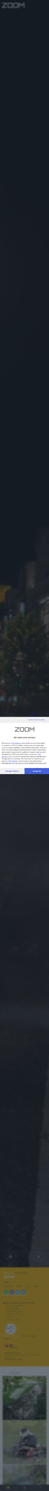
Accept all (37, 771)
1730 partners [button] (16, 743)
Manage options (12, 771)
